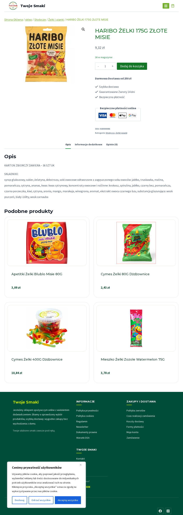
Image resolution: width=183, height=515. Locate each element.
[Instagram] (168, 511)
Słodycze (110, 133)
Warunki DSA (83, 437)
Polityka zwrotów (136, 410)
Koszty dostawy (135, 421)
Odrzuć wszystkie (41, 500)
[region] (46, 485)
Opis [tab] (68, 144)
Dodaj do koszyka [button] (47, 296)
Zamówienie (133, 437)
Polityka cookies (85, 415)
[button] (83, 29)
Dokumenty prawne (86, 432)
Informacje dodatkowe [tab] (88, 144)
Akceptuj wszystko (68, 500)
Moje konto (133, 432)
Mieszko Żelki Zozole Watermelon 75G (133, 359)
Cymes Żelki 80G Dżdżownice (125, 274)
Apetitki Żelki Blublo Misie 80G (36, 274)
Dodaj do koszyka (132, 66)
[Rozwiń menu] (166, 6)
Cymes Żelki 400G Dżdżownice (37, 359)
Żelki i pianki (121, 133)
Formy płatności (135, 426)
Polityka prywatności (87, 410)
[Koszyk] (172, 6)
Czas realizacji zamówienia (141, 415)
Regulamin (81, 421)
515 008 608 (83, 487)
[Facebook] (160, 511)
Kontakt (80, 458)
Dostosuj (19, 500)
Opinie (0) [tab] (112, 144)
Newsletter (82, 426)
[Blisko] (82, 465)
